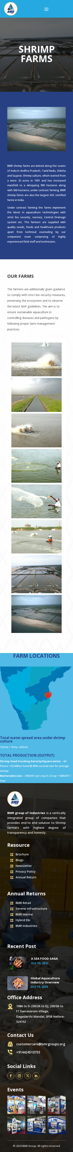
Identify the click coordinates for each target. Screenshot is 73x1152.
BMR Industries (26, 926)
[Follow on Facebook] (10, 1075)
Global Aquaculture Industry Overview (45, 980)
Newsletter (24, 866)
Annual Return (26, 877)
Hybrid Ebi (23, 920)
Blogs (20, 860)
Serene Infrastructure (31, 908)
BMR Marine (24, 914)
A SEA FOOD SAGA (44, 958)
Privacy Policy (25, 871)
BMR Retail (23, 903)
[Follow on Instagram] (19, 1075)
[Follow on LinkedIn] (35, 1075)
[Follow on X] (27, 1076)
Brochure (22, 854)
